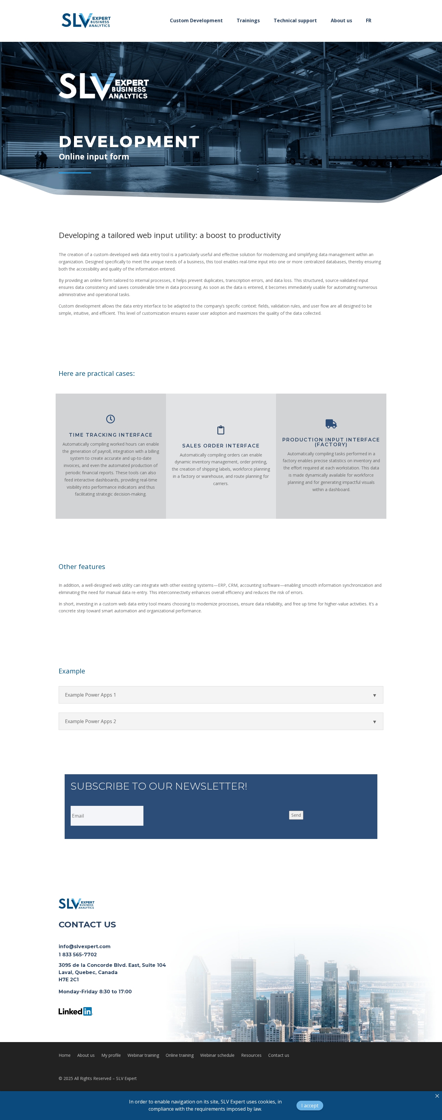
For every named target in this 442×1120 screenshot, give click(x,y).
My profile (111, 1055)
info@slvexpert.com (85, 946)
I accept (309, 1105)
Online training (180, 1055)
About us (86, 1055)
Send (296, 815)
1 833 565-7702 (78, 955)
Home (65, 1055)
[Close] (437, 1096)
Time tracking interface (111, 435)
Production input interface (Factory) (331, 442)
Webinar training (143, 1055)
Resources (251, 1055)
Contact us (278, 1055)
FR (368, 20)
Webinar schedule (217, 1055)
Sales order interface (221, 446)
